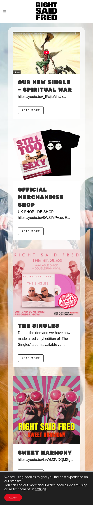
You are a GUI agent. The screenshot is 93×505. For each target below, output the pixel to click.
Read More (30, 110)
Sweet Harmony (45, 453)
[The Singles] (46, 283)
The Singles (38, 326)
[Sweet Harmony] (46, 410)
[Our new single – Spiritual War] (46, 53)
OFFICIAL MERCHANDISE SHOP (40, 197)
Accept (13, 497)
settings (40, 489)
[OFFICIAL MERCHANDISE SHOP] (46, 154)
